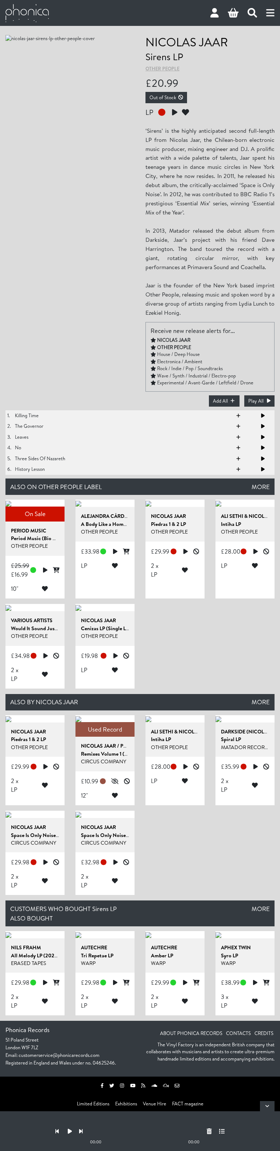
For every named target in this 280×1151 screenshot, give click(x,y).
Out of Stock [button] (162, 97)
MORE (261, 487)
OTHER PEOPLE (162, 68)
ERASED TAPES (28, 963)
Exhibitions (126, 1103)
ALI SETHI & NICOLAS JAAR (182, 731)
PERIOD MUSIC (28, 530)
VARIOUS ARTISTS (31, 620)
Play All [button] (256, 401)
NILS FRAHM (26, 947)
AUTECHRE (94, 947)
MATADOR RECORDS (246, 747)
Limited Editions (93, 1103)
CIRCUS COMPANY (103, 761)
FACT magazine (187, 1103)
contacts (238, 1033)
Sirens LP (164, 56)
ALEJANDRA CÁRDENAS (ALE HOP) (122, 516)
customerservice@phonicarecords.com (59, 1055)
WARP (88, 963)
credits (263, 1033)
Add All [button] (220, 401)
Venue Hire (154, 1103)
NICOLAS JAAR (186, 42)
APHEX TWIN (236, 947)
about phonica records (191, 1033)
